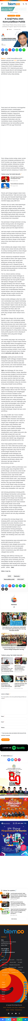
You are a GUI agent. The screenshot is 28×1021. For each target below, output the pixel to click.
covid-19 (5, 962)
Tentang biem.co (18, 1009)
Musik (4, 969)
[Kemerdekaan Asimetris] (5, 186)
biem (11, 959)
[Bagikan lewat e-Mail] (2, 53)
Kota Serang (12, 967)
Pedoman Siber (22, 1007)
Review (3, 991)
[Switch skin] (23, 4)
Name (2, 716)
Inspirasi (4, 987)
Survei (3, 999)
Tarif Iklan (12, 1009)
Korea (4, 967)
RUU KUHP (21, 579)
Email (2, 722)
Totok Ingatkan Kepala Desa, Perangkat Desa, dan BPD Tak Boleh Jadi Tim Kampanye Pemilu (7, 668)
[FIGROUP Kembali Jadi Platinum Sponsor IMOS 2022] (21, 678)
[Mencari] (26, 4)
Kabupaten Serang (14, 964)
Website (2, 727)
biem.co (3, 58)
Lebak (20, 967)
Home (12, 12)
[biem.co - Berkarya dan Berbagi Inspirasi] (14, 3)
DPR (15, 60)
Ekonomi (13, 962)
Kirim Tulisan (15, 1007)
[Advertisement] (14, 91)
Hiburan (3, 984)
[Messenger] (13, 49)
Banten (4, 959)
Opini (19, 969)
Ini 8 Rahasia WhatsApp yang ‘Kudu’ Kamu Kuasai (6, 685)
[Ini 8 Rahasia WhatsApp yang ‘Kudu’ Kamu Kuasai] (7, 678)
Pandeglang (5, 972)
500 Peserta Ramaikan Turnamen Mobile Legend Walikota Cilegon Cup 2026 (18, 903)
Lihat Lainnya (14, 919)
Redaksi (10, 29)
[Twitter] (6, 49)
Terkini (4, 974)
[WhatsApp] (16, 49)
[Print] (6, 53)
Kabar (4, 964)
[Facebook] (2, 49)
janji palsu (17, 576)
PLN (22, 972)
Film (20, 962)
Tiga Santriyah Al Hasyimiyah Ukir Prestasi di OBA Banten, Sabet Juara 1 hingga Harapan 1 (18, 911)
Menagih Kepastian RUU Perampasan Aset (17, 177)
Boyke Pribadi (11, 15)
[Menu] (2, 4)
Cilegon (19, 959)
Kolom (16, 12)
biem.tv (4, 1007)
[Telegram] (20, 49)
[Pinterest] (9, 49)
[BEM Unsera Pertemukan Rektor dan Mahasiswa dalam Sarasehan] (21, 660)
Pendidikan (14, 972)
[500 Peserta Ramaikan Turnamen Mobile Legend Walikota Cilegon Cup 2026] (5, 904)
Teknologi (4, 989)
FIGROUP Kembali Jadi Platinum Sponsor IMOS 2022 (21, 685)
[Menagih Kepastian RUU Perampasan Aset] (5, 179)
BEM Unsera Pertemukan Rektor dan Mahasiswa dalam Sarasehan (20, 668)
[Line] (23, 49)
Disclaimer (9, 1007)
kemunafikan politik (9, 579)
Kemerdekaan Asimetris (17, 184)
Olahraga (12, 969)
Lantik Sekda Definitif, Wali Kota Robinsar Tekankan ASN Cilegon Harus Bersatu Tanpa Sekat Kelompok (19, 896)
